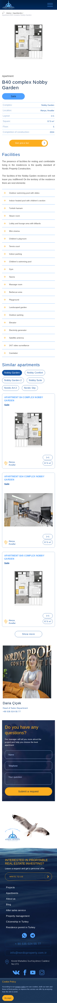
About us (10, 899)
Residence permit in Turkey (20, 927)
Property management (17, 916)
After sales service (16, 910)
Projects (10, 887)
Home (8, 13)
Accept (7, 998)
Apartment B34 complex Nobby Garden (24, 478)
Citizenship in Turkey (17, 922)
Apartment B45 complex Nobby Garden (24, 557)
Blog (8, 904)
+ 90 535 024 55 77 (28, 943)
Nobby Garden (47, 105)
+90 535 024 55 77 (12, 711)
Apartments (17, 13)
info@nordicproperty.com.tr (28, 952)
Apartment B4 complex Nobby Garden (23, 399)
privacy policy (20, 987)
